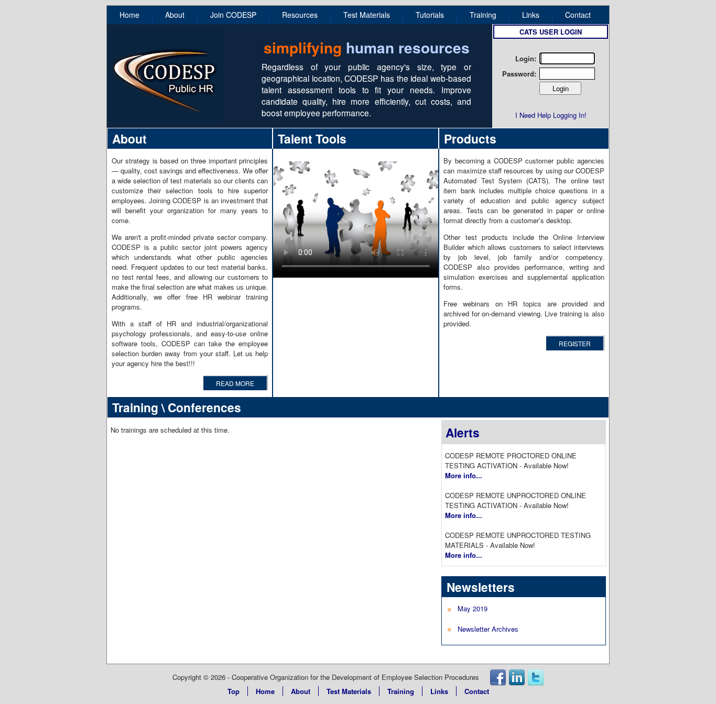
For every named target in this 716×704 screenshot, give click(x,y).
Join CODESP (233, 14)
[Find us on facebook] (498, 677)
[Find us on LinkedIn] (516, 677)
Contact (578, 14)
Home (129, 14)
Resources (300, 14)
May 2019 (472, 608)
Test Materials (366, 14)
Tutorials (430, 14)
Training (483, 14)
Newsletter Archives (488, 629)
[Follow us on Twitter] (535, 677)
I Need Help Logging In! (551, 115)
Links (530, 14)
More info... (463, 475)
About (175, 14)
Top (233, 691)
